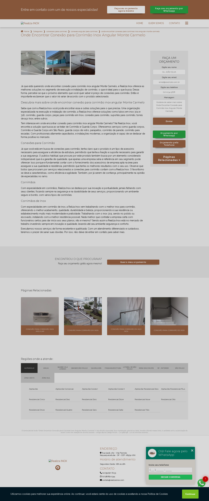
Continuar (190, 494)
